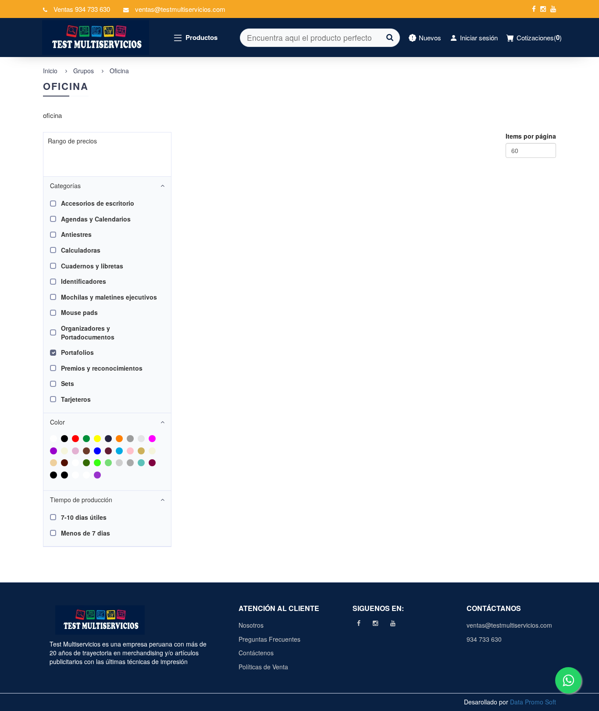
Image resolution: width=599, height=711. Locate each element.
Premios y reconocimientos (102, 368)
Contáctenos (256, 652)
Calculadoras (80, 250)
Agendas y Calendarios (96, 218)
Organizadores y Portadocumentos (87, 332)
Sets (67, 383)
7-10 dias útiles (84, 517)
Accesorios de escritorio (97, 203)
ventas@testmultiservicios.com (508, 625)
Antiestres (76, 234)
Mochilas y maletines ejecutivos (109, 297)
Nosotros (251, 625)
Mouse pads (79, 312)
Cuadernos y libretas (92, 265)
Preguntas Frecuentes (269, 639)
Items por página (531, 136)
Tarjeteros (76, 399)
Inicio (50, 70)
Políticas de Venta (263, 666)
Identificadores (83, 281)
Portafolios (77, 352)
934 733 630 (484, 639)
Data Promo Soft (533, 701)
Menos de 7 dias (85, 533)
